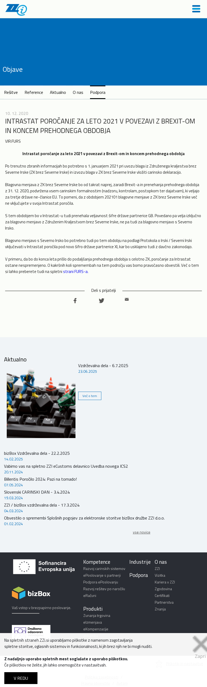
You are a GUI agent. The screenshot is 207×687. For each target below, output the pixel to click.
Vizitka (160, 575)
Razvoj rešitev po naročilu (104, 589)
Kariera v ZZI (165, 582)
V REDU (21, 678)
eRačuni (89, 595)
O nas (78, 92)
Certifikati (162, 595)
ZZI (157, 568)
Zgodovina (163, 589)
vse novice (141, 532)
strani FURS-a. (75, 271)
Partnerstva (164, 602)
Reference (34, 92)
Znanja (160, 609)
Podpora (97, 92)
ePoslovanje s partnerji (102, 575)
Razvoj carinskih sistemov (104, 568)
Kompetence (96, 562)
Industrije (140, 562)
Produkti (93, 609)
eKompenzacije (95, 629)
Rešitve (11, 92)
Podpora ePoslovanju (100, 582)
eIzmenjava (92, 622)
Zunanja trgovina (96, 615)
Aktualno (58, 92)
